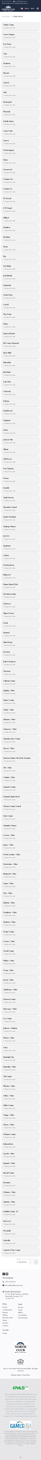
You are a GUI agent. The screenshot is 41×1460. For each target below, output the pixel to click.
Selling (5, 1315)
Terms (20, 1310)
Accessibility (22, 1315)
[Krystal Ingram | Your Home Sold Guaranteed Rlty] (20, 1347)
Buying (5, 1312)
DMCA (20, 1312)
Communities (7, 1310)
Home (5, 1304)
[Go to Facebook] (4, 1274)
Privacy (20, 1307)
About (5, 1320)
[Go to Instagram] (7, 1274)
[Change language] (22, 8)
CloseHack (26, 1375)
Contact (5, 1325)
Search (5, 1307)
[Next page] (36, 1262)
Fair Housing (23, 1318)
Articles (5, 1323)
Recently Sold (7, 1318)
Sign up (27, 8)
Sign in (32, 8)
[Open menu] (37, 8)
